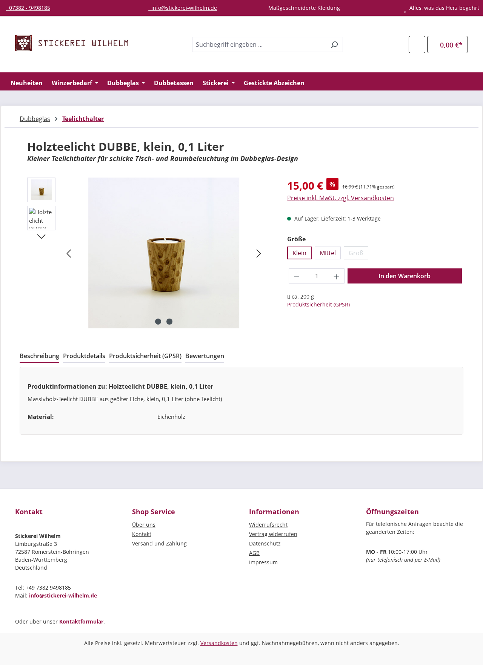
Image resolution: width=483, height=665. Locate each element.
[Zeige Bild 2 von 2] (169, 322)
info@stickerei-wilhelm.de (182, 7)
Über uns (143, 524)
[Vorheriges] (68, 253)
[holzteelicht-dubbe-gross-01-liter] (163, 253)
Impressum (263, 562)
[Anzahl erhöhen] (337, 275)
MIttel (328, 253)
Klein (299, 253)
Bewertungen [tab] (204, 356)
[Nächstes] (259, 253)
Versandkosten (219, 643)
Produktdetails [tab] (84, 356)
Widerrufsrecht (268, 524)
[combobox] (259, 44)
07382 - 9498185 (28, 7)
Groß (358, 254)
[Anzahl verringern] (297, 275)
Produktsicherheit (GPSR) (318, 304)
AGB (254, 552)
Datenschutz (265, 543)
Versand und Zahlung (159, 543)
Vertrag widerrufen (273, 534)
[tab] (39, 356)
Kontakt (141, 534)
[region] (146, 253)
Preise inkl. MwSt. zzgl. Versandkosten (340, 198)
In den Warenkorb (404, 276)
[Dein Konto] (417, 44)
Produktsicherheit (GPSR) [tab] (145, 356)
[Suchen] (334, 44)
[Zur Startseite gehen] (71, 43)
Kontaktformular (81, 621)
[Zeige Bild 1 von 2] (158, 322)
